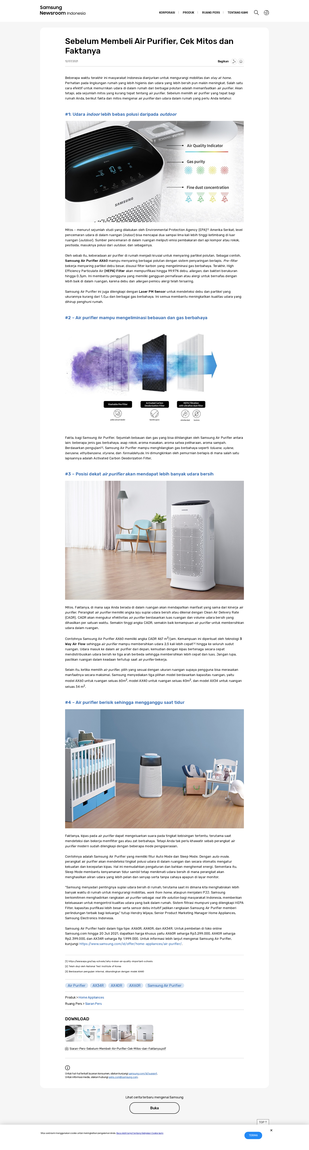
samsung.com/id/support (143, 1073)
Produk (188, 12)
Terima (253, 1135)
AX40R (116, 985)
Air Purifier (76, 985)
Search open (256, 12)
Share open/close (234, 61)
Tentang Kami (238, 12)
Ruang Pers (211, 12)
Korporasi (167, 12)
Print (241, 61)
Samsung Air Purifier (164, 985)
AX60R (135, 985)
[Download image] (73, 1033)
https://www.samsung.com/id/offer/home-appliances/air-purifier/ (130, 944)
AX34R (98, 985)
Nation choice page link (266, 12)
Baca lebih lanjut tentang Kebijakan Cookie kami (139, 1133)
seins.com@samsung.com (123, 1077)
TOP (261, 1122)
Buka (154, 1108)
